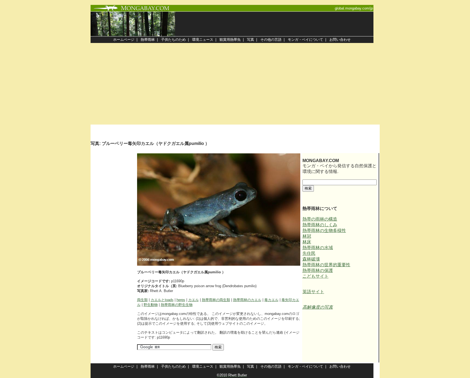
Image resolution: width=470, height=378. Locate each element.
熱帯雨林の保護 (317, 270)
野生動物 (151, 305)
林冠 (306, 236)
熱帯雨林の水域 (317, 247)
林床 (306, 242)
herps (181, 300)
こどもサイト (315, 276)
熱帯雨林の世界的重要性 (326, 264)
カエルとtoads (162, 300)
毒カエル (271, 300)
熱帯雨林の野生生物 (177, 305)
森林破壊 (311, 259)
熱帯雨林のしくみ (319, 224)
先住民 (309, 253)
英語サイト (313, 291)
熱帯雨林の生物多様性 (324, 230)
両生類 (142, 300)
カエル (193, 300)
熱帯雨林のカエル (247, 300)
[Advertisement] (235, 84)
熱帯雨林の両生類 (216, 300)
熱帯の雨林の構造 (319, 219)
